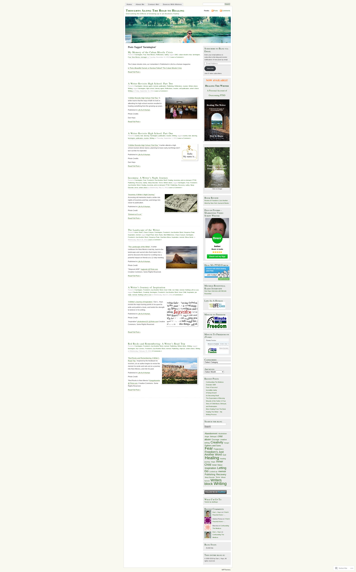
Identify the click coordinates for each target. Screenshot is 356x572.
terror (136, 187)
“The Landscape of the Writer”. (139, 247)
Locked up (213, 471)
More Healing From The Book (216, 409)
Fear (144, 54)
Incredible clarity (211, 390)
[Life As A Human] (216, 305)
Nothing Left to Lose (192, 290)
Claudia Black (137, 292)
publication (162, 86)
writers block (143, 187)
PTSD (194, 180)
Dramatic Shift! (211, 385)
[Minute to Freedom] (216, 322)
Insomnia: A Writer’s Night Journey (148, 177)
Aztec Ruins (138, 232)
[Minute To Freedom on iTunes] (216, 346)
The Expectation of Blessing (215, 398)
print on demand (186, 180)
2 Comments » (178, 295)
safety (188, 185)
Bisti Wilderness (169, 235)
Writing (130, 88)
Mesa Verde (189, 237)
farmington (196, 54)
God (224, 455)
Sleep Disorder (153, 183)
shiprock (182, 348)
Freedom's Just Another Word (157, 180)
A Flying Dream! (211, 393)
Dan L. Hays (216, 512)
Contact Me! (153, 4)
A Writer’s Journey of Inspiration (146, 287)
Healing (170, 180)
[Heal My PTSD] (216, 273)
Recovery (139, 183)
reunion (185, 86)
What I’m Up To (212, 499)
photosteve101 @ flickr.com (147, 322)
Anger (207, 437)
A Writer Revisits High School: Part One (150, 133)
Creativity (146, 292)
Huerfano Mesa (165, 237)
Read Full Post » (134, 72)
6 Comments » (157, 351)
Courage (215, 439)
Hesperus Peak (189, 232)
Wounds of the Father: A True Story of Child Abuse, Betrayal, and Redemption (216, 403)
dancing (146, 136)
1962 (176, 54)
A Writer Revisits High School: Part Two (150, 83)
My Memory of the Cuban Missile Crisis (150, 52)
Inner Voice (217, 465)
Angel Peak (150, 235)
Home (129, 4)
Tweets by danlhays (211, 502)
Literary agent (147, 86)
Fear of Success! (212, 387)
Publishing (170, 86)
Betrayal (213, 437)
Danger (226, 443)
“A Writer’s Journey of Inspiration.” (140, 302)
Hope (213, 462)
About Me (140, 4)
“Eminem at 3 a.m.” (135, 214)
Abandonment (211, 433)
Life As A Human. (144, 207)
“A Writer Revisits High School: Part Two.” (143, 98)
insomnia (177, 180)
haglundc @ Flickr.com (149, 269)
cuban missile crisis (185, 54)
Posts (216, 11)
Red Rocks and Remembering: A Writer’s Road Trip (156, 343)
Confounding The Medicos (215, 382)
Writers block (193, 86)
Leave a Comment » (177, 57)
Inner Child (167, 290)
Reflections (160, 54)
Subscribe (210, 68)
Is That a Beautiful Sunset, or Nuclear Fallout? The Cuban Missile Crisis (155, 68)
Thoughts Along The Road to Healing (155, 10)
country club (139, 136)
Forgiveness (219, 449)
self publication (184, 88)
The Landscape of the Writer (144, 229)
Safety (167, 54)
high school (150, 88)
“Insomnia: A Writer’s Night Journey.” (141, 195)
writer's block (194, 88)
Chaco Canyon (149, 232)
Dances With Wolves (172, 4)
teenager (144, 57)
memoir (155, 86)
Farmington (138, 54)
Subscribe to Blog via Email (216, 50)
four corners (140, 348)
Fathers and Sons (213, 446)
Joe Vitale (175, 290)
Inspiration (131, 235)
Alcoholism (222, 434)
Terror (161, 183)
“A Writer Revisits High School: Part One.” (143, 145)
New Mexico (151, 54)
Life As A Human (144, 110)
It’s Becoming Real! (212, 395)
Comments (226, 11)
